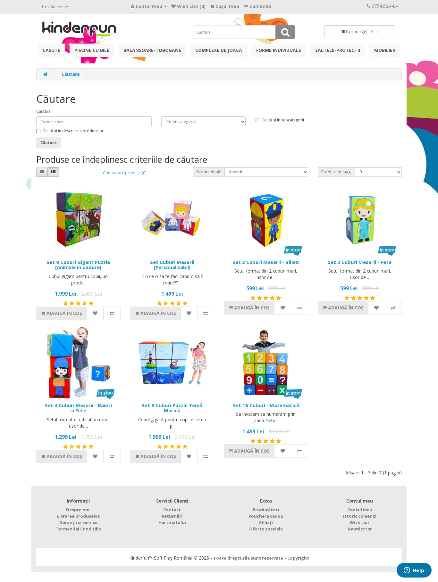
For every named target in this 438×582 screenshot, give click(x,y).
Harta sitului (172, 522)
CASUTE (51, 50)
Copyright (298, 558)
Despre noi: (78, 509)
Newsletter (360, 529)
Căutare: (44, 111)
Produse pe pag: (336, 172)
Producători (266, 509)
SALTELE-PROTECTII (337, 50)
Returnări (172, 516)
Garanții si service (78, 522)
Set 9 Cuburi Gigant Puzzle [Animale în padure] (78, 265)
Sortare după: (208, 172)
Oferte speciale (266, 529)
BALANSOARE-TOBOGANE (152, 50)
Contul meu (359, 509)
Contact (172, 509)
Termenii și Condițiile (78, 529)
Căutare (71, 74)
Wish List (359, 522)
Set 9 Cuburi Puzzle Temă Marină (172, 408)
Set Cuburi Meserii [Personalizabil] (172, 265)
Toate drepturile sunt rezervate (248, 558)
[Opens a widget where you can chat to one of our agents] (414, 571)
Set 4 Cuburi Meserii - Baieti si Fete (78, 408)
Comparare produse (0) (124, 173)
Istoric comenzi (359, 516)
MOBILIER (384, 50)
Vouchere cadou (265, 516)
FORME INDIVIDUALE (278, 50)
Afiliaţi (266, 522)
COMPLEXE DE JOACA (218, 50)
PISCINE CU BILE (91, 50)
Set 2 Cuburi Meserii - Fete (360, 262)
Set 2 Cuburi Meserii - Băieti (265, 262)
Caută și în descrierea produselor (73, 131)
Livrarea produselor (78, 516)
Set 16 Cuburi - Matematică (266, 405)
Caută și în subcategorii (283, 120)
